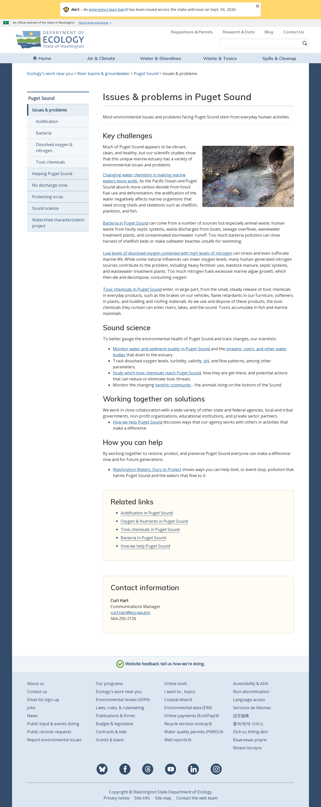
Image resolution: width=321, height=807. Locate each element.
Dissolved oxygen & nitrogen (54, 147)
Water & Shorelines (160, 58)
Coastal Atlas (176, 699)
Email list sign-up (43, 699)
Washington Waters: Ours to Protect (147, 469)
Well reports (176, 740)
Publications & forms (115, 715)
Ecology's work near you (50, 73)
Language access (249, 699)
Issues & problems (49, 110)
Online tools (175, 683)
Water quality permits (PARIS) (191, 731)
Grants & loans (110, 740)
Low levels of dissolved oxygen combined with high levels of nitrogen (167, 253)
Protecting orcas (47, 196)
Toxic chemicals (50, 162)
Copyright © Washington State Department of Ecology (160, 792)
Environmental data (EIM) (188, 707)
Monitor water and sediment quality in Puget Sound (162, 349)
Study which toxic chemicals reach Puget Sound (157, 373)
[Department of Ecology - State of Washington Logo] (44, 40)
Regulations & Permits (192, 31)
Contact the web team (196, 798)
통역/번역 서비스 (248, 723)
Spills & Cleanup (279, 58)
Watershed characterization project (58, 223)
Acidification (47, 121)
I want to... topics (179, 691)
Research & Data (239, 31)
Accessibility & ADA (250, 683)
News (32, 715)
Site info (142, 798)
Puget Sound (146, 73)
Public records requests (49, 731)
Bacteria (43, 133)
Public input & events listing (53, 723)
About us (35, 683)
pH (206, 361)
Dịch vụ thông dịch (250, 731)
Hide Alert (246, 6)
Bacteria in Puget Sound (125, 223)
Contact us (37, 691)
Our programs (109, 683)
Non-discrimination (251, 691)
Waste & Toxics (220, 58)
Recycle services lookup (186, 723)
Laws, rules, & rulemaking (120, 707)
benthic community (173, 385)
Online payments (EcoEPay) (189, 715)
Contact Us (293, 31)
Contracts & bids (111, 731)
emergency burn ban (106, 9)
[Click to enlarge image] (248, 176)
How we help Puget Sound (137, 422)
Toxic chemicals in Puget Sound (132, 289)
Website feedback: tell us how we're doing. (164, 663)
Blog (269, 31)
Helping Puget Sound (52, 173)
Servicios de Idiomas (252, 707)
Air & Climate (101, 58)
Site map (163, 798)
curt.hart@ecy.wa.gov (130, 612)
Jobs (31, 707)
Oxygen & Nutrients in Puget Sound (154, 521)
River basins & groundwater (103, 73)
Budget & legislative (114, 723)
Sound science (45, 208)
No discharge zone (49, 185)
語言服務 (241, 715)
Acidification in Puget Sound (147, 513)
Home (45, 58)
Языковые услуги (249, 740)
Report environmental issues (54, 740)
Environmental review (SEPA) (123, 699)
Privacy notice (116, 798)
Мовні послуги (247, 748)
